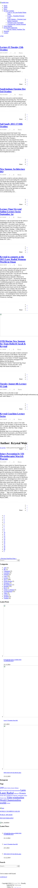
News (21, 53)
